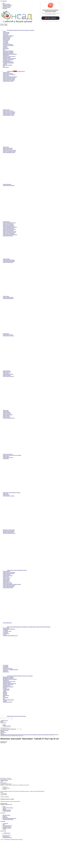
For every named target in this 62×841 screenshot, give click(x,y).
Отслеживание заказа (4, 729)
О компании (5, 823)
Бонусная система (6, 7)
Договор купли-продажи (8, 819)
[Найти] (12, 718)
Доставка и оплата (7, 6)
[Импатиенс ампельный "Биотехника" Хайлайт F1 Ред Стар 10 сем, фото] (17, 777)
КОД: (1, 742)
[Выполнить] (21, 729)
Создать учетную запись (8, 807)
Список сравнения (7, 810)
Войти (1, 730)
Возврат (4, 828)
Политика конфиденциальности (9, 818)
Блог (4, 3)
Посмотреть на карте (7, 837)
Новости (4, 816)
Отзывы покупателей (7, 5)
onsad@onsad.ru (6, 836)
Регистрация (5, 730)
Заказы (4, 724)
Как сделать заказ (6, 4)
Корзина (2, 733)
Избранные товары (7, 725)
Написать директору (7, 827)
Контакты (5, 8)
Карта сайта (5, 817)
